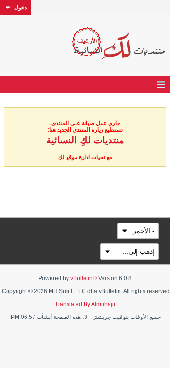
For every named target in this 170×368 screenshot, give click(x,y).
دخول (20, 7)
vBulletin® (83, 278)
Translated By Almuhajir (85, 304)
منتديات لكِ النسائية (85, 140)
